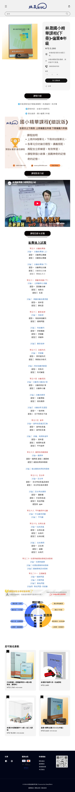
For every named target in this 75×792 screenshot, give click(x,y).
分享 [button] (49, 86)
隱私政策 (37, 788)
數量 (46, 71)
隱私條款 (42, 761)
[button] (6, 6)
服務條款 (42, 764)
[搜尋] (67, 14)
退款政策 (44, 788)
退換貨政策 (42, 767)
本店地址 (42, 769)
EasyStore (49, 784)
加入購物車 (56, 80)
